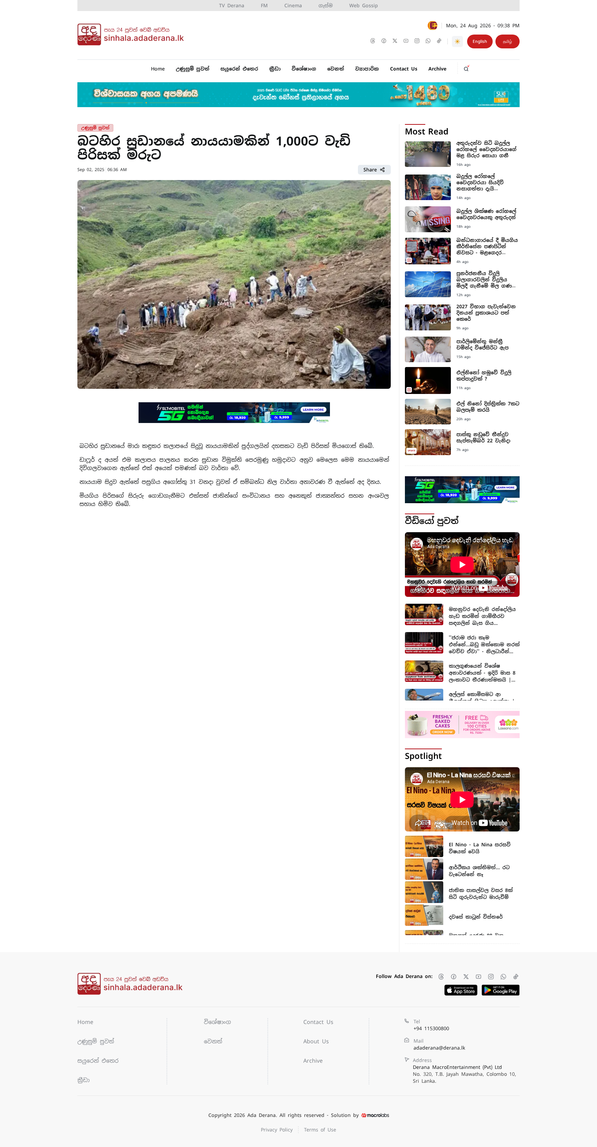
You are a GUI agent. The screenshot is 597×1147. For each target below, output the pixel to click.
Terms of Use (320, 1130)
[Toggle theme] (457, 41)
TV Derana (231, 5)
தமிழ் (507, 41)
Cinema (293, 5)
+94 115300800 (431, 1028)
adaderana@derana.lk (439, 1048)
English (480, 41)
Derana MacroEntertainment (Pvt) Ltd (464, 1074)
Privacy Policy (277, 1130)
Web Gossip (363, 5)
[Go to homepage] (132, 34)
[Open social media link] (373, 41)
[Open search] (468, 67)
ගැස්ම (326, 5)
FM (264, 5)
